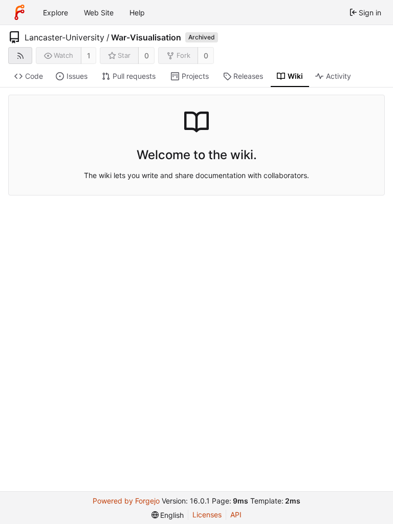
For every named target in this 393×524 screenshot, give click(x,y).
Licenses (207, 514)
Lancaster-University (64, 37)
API (236, 514)
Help (137, 12)
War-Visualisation (146, 37)
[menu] (167, 515)
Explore (55, 12)
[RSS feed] (20, 55)
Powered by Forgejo (126, 500)
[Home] (19, 12)
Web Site (99, 12)
